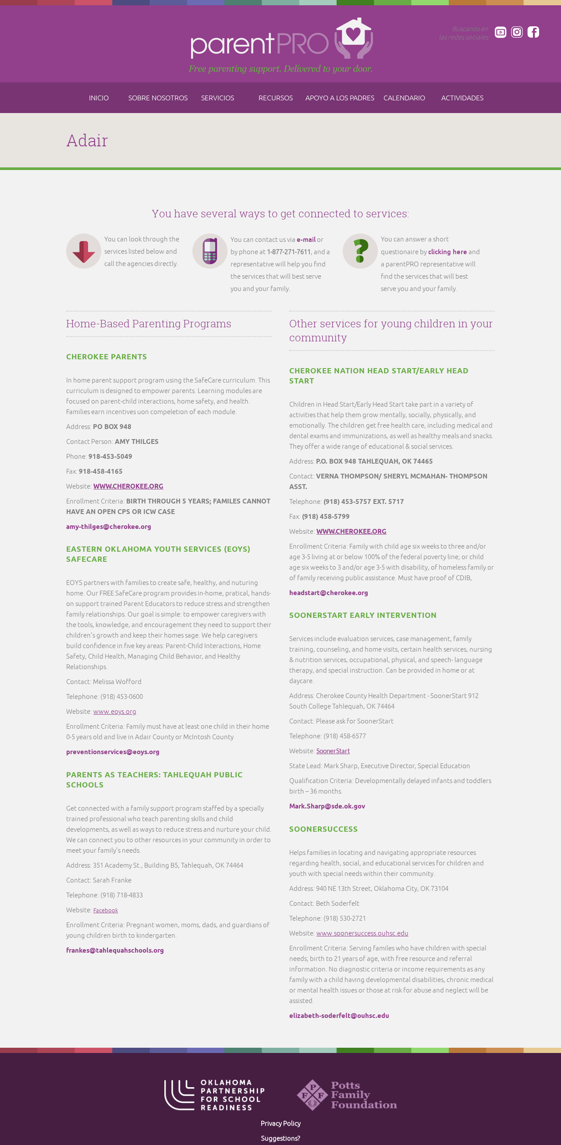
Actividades (462, 98)
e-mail (306, 239)
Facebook (105, 910)
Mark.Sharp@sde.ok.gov (327, 806)
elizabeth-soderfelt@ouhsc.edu (339, 1016)
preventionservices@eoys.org (113, 752)
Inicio (99, 98)
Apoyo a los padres (339, 98)
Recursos (276, 98)
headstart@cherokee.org (328, 593)
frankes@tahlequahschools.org (115, 950)
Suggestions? (280, 1138)
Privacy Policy (281, 1124)
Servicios (217, 98)
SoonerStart (333, 751)
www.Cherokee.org (351, 532)
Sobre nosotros (158, 98)
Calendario (404, 98)
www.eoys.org (114, 712)
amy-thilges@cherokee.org (108, 527)
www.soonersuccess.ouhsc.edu (362, 933)
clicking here (447, 252)
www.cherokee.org (128, 486)
